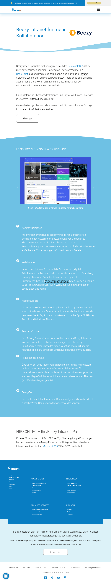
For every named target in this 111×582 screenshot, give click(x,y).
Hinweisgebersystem (93, 567)
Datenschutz (40, 567)
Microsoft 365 (75, 66)
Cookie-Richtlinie (58, 567)
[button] (18, 188)
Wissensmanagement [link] (57, 281)
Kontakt (26, 567)
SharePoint (22, 73)
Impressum (74, 567)
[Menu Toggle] (98, 9)
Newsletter (13, 567)
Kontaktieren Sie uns (94, 3)
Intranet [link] (84, 73)
